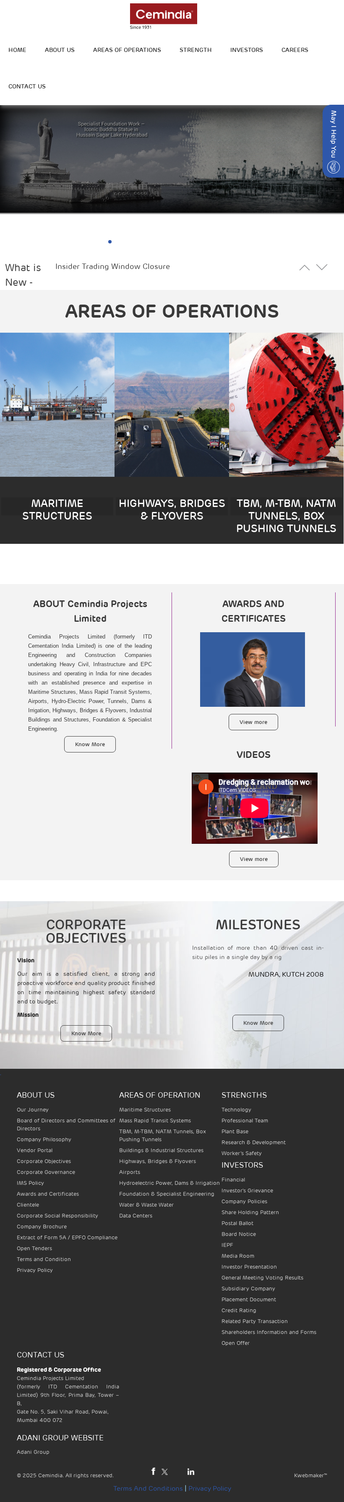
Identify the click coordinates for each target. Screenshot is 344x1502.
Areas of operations (127, 50)
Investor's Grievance (247, 1190)
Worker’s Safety (242, 1153)
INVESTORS (246, 50)
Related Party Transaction (255, 1321)
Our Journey (33, 1109)
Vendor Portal (34, 1150)
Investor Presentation (249, 1266)
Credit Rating (239, 1310)
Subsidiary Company (248, 1288)
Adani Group (33, 1451)
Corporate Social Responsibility (57, 1215)
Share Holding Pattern (250, 1212)
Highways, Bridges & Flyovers (157, 1161)
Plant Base (235, 1131)
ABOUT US (60, 50)
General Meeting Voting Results (262, 1277)
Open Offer (236, 1343)
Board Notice (239, 1234)
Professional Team (245, 1120)
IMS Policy (30, 1183)
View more (253, 722)
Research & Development (254, 1142)
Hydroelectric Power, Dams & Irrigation (169, 1183)
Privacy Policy (35, 1270)
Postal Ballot (237, 1223)
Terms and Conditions (148, 1488)
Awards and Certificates (48, 1193)
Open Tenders (34, 1248)
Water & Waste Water (146, 1204)
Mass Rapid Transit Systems (155, 1120)
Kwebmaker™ (310, 1475)
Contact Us (27, 86)
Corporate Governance (46, 1172)
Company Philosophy (44, 1139)
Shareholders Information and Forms (269, 1332)
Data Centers (135, 1215)
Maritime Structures (145, 1109)
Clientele (28, 1204)
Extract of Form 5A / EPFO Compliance (67, 1237)
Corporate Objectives (44, 1161)
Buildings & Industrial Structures (161, 1150)
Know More (90, 744)
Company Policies (244, 1201)
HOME (17, 50)
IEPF (227, 1245)
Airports (129, 1172)
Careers (294, 50)
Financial (233, 1179)
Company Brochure (42, 1226)
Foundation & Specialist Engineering (166, 1193)
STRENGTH (196, 50)
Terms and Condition (44, 1259)
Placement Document (249, 1299)
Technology (236, 1109)
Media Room (238, 1255)
